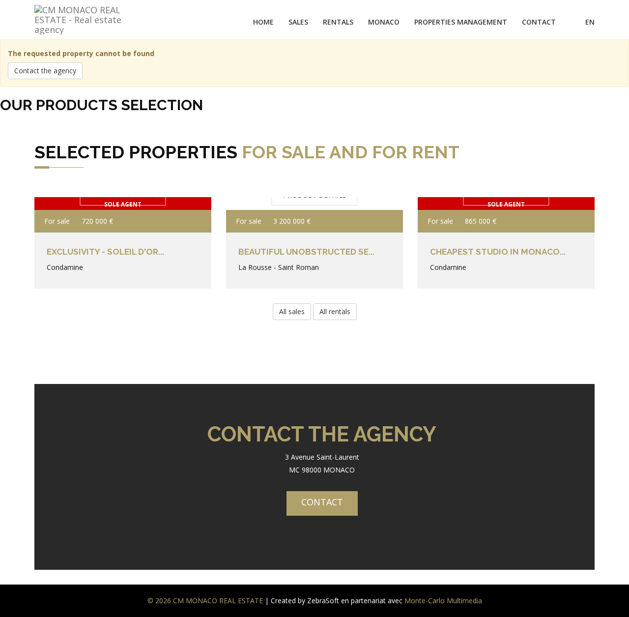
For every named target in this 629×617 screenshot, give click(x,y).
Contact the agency (45, 70)
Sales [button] (298, 22)
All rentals (334, 311)
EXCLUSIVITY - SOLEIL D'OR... (105, 252)
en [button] (590, 22)
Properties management (460, 22)
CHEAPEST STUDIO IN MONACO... (498, 252)
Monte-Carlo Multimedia (443, 600)
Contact (539, 22)
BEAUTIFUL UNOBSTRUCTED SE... (306, 252)
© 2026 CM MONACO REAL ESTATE (205, 600)
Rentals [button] (338, 22)
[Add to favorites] (190, 221)
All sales (292, 311)
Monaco (384, 22)
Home (263, 22)
